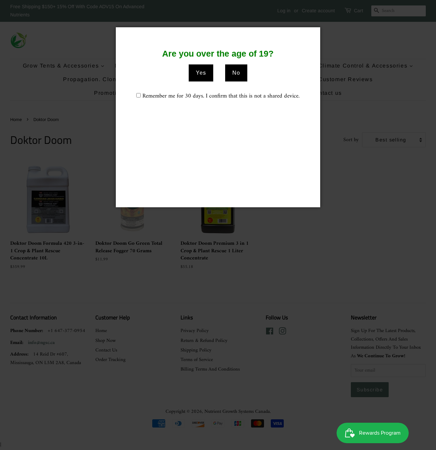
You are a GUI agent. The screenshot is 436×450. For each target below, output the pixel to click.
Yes (201, 73)
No (236, 73)
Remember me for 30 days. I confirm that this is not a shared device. (220, 96)
